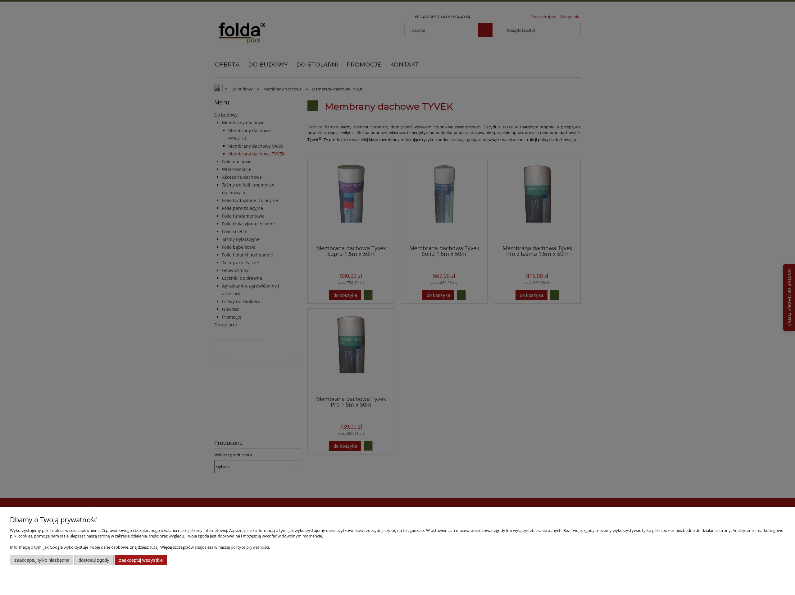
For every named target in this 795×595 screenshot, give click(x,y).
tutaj (154, 547)
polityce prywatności (250, 547)
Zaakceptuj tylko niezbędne (41, 560)
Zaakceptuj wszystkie (141, 560)
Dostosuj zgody (94, 560)
